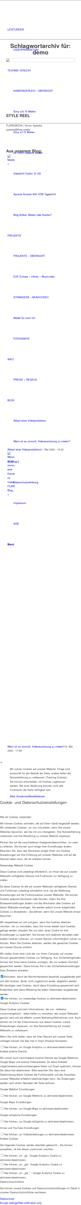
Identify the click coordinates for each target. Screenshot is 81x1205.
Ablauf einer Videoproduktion (23, 449)
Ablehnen (39, 796)
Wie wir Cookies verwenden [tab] (15, 817)
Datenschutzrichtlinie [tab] (12, 1182)
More (31, 796)
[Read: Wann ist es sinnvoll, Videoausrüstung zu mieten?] (11, 494)
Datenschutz (7, 1199)
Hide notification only (30, 1203)
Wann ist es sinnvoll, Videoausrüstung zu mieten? (35, 746)
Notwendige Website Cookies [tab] (16, 865)
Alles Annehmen (19, 796)
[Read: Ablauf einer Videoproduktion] (11, 164)
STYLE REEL (18, 115)
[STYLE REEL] (40, 61)
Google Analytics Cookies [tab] (14, 1003)
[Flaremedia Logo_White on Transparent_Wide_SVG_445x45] (40, 10)
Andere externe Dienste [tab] (13, 1051)
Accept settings (9, 1203)
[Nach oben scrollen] (1, 762)
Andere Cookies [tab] (9, 1138)
